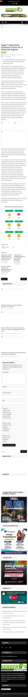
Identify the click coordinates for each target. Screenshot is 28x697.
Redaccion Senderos (18, 54)
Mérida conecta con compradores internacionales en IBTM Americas (14, 628)
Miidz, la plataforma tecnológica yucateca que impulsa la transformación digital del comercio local (13, 329)
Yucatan (3, 52)
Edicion (12, 308)
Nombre (5, 386)
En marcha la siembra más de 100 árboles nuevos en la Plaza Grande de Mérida (13, 353)
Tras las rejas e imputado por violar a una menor (24, 279)
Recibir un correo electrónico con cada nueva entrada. (7, 438)
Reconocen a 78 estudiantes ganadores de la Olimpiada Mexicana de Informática (19, 258)
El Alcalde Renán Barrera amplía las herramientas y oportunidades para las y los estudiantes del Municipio (5, 279)
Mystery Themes (13, 695)
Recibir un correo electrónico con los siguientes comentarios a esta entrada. (7, 427)
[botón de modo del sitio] (22, 22)
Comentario (6, 372)
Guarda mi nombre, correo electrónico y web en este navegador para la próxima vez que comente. (7, 413)
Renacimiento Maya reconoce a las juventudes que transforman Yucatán (15, 612)
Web (4, 400)
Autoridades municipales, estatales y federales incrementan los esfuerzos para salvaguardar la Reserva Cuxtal (14, 622)
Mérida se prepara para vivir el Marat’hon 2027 (14, 632)
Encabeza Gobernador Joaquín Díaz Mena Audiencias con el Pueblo (11, 306)
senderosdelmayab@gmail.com (9, 656)
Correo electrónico (7, 393)
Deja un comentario (6, 56)
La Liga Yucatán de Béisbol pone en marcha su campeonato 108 (14, 616)
